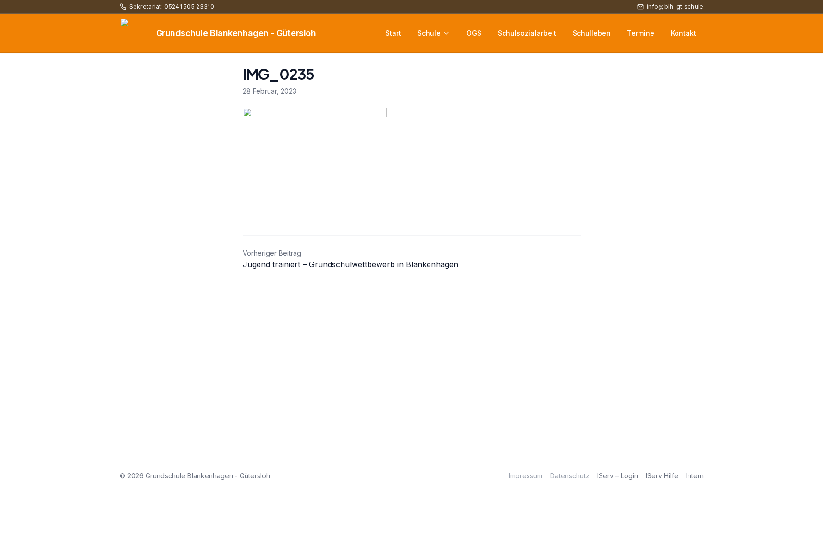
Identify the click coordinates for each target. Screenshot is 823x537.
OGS (474, 33)
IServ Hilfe (662, 476)
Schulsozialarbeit (527, 33)
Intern (695, 476)
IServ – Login (617, 476)
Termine (640, 33)
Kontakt (683, 33)
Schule (429, 33)
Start (393, 33)
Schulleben (592, 33)
